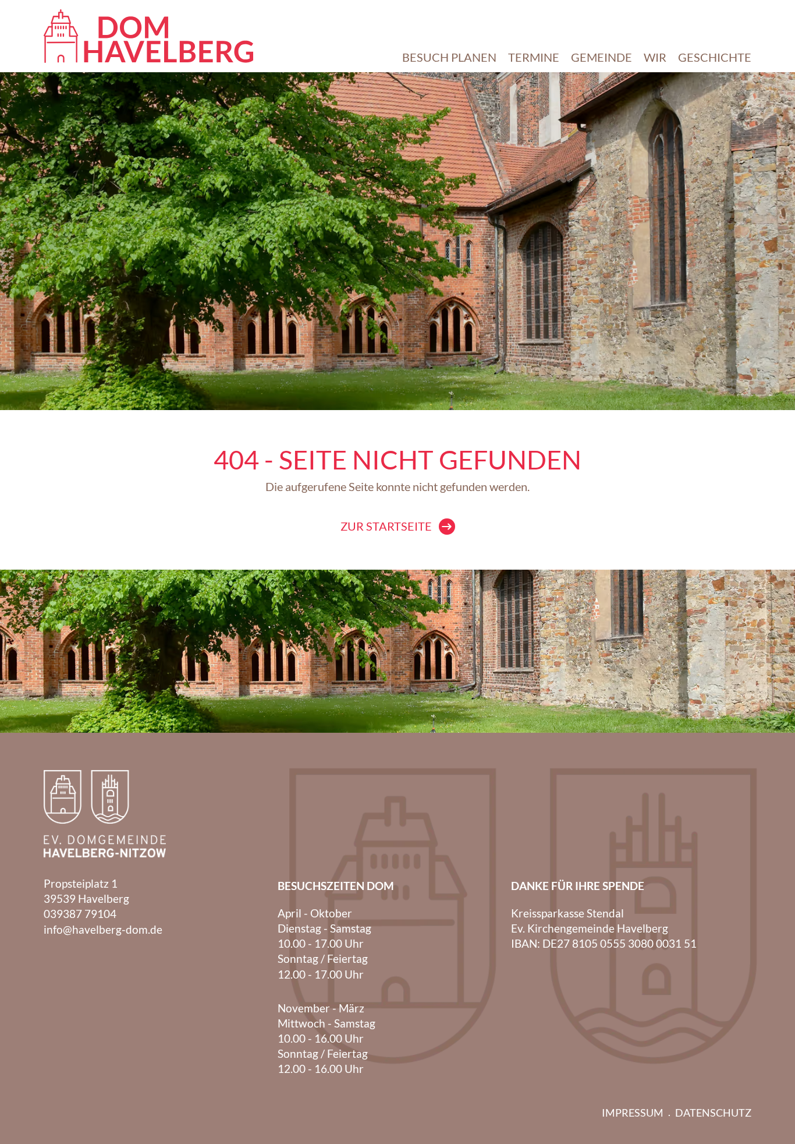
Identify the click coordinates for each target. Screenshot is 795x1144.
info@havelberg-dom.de (103, 929)
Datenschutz (713, 1112)
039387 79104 (80, 913)
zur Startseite (386, 526)
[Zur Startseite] (148, 36)
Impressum (632, 1112)
